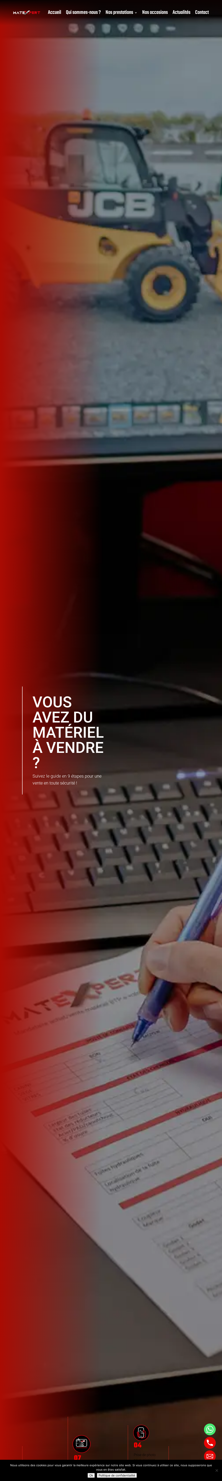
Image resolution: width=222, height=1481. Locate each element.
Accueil (54, 12)
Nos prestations (119, 12)
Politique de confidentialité (117, 1475)
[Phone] (210, 1443)
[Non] (216, 1470)
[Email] (210, 1456)
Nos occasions (155, 12)
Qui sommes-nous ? (83, 12)
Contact (202, 12)
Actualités (181, 12)
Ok (91, 1475)
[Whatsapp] (210, 1429)
